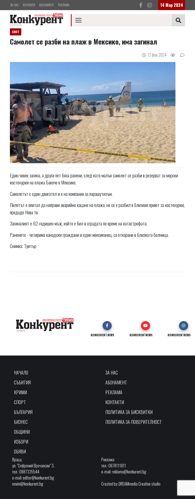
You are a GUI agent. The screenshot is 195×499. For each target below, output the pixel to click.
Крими (20, 392)
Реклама (63, 4)
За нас (14, 4)
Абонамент (46, 4)
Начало (21, 372)
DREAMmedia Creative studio (139, 484)
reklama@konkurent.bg (129, 472)
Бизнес (21, 422)
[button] (107, 325)
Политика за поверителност (133, 422)
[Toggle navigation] (78, 20)
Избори (21, 441)
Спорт (20, 402)
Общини (22, 431)
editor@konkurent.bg (38, 478)
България (23, 412)
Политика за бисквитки (129, 412)
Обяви (20, 451)
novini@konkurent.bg (27, 484)
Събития (22, 382)
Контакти (29, 4)
